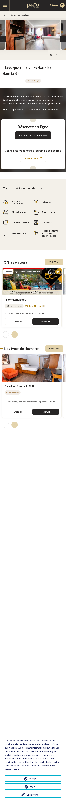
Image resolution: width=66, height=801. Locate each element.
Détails (18, 321)
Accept (33, 778)
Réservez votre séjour (30, 135)
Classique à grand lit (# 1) (19, 385)
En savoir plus (31, 158)
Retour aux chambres (19, 15)
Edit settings (33, 794)
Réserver (54, 5)
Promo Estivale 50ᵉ (16, 299)
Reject (33, 786)
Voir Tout (54, 262)
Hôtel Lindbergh (33, 81)
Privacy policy (12, 769)
